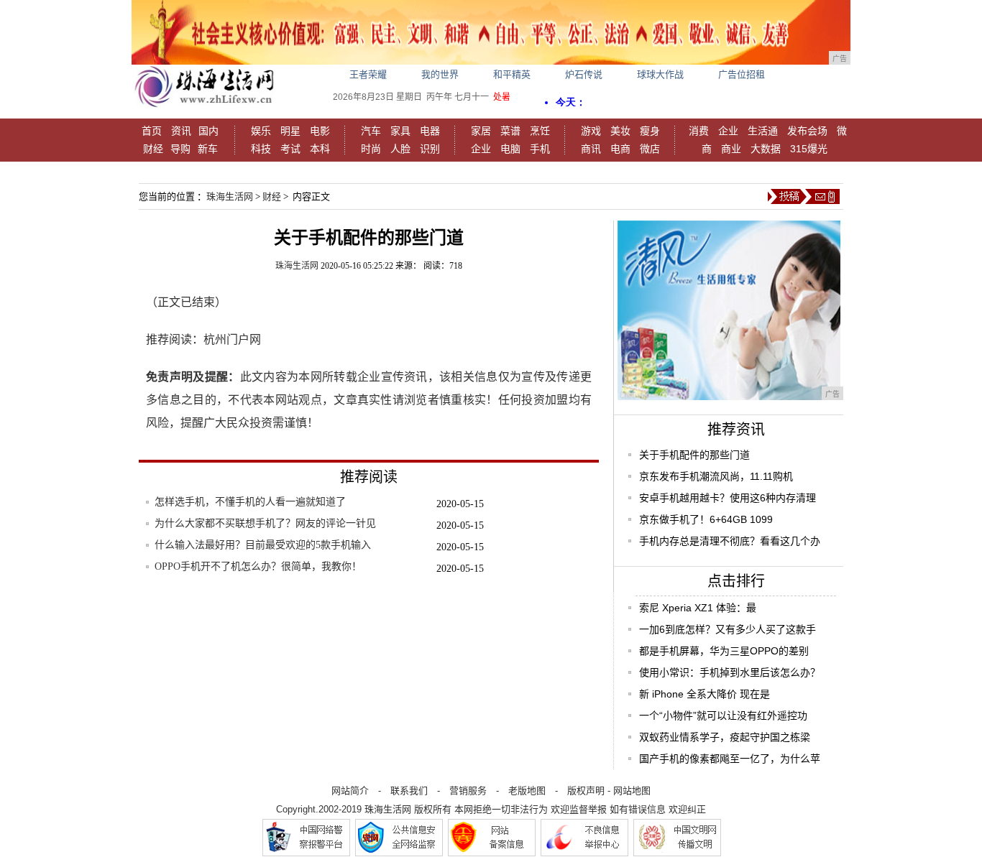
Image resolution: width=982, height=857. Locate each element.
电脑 (510, 148)
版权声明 (586, 790)
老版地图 (527, 790)
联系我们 (409, 790)
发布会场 (807, 130)
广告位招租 (741, 74)
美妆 (620, 130)
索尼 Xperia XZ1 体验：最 (697, 607)
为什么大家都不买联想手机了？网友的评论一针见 (265, 523)
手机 (540, 148)
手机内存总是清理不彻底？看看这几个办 (729, 541)
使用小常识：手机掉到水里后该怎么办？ (729, 672)
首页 (152, 130)
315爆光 (808, 148)
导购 (180, 148)
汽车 (371, 130)
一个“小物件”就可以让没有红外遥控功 (723, 715)
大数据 (766, 148)
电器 (430, 130)
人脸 (400, 148)
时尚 (371, 148)
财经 (153, 148)
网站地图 (632, 790)
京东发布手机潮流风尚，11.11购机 (716, 476)
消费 (699, 130)
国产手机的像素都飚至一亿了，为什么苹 (729, 758)
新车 (208, 148)
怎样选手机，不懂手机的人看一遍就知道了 (250, 501)
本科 (320, 148)
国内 (208, 130)
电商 (620, 148)
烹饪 (540, 130)
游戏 (591, 130)
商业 (731, 148)
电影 (320, 130)
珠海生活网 (229, 196)
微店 (650, 148)
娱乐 (261, 130)
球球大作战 (660, 74)
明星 (290, 130)
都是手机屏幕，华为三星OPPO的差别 (724, 651)
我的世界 (440, 74)
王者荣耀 (368, 74)
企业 (481, 148)
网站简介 (350, 790)
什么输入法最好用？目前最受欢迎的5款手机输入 (263, 544)
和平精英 (512, 74)
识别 (430, 148)
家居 (481, 130)
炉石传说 (583, 74)
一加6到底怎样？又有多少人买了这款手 (727, 629)
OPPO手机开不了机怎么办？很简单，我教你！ (258, 566)
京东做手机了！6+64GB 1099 (706, 519)
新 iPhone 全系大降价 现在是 (704, 694)
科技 (261, 148)
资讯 (181, 130)
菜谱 (510, 130)
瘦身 (650, 130)
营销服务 (468, 790)
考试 (290, 148)
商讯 (591, 148)
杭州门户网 (232, 339)
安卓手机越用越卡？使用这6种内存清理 (727, 498)
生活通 (763, 130)
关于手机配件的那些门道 (694, 454)
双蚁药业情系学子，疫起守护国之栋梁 (724, 737)
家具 (400, 130)
